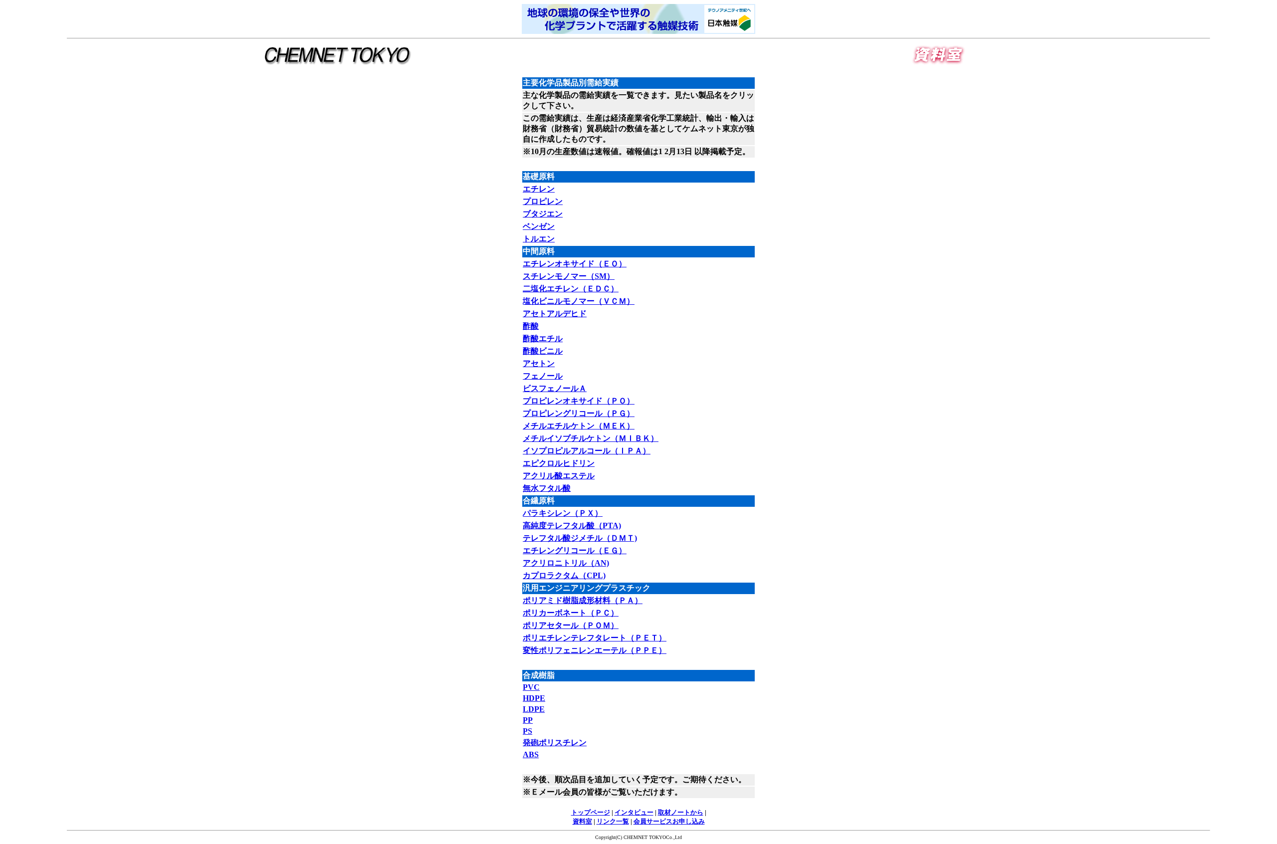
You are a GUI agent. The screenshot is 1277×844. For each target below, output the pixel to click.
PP (528, 720)
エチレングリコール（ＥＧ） (575, 550)
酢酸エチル (543, 338)
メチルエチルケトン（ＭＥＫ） (579, 426)
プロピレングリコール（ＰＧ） (579, 413)
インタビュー (634, 812)
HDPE (534, 698)
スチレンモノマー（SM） (569, 276)
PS (527, 731)
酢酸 (531, 326)
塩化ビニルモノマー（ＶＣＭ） (579, 301)
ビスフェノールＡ (555, 388)
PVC (531, 687)
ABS (531, 754)
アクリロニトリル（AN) (566, 563)
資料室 (582, 821)
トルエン (539, 238)
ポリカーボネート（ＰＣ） (571, 613)
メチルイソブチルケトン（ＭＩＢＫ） (590, 438)
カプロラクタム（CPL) (564, 575)
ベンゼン (539, 226)
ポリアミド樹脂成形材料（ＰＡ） (582, 600)
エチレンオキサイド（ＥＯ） (575, 263)
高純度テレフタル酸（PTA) (572, 525)
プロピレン (543, 201)
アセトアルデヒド (555, 313)
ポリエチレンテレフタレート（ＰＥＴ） (594, 637)
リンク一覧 (613, 821)
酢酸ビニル (543, 351)
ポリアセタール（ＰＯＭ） (571, 625)
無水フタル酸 (547, 488)
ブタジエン (543, 214)
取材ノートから (680, 812)
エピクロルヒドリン (559, 463)
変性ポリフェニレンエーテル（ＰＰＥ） (594, 650)
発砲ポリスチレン (555, 742)
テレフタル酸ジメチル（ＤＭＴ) (580, 538)
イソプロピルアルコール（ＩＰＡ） (586, 450)
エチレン (539, 189)
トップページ (590, 812)
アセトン (539, 363)
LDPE (534, 709)
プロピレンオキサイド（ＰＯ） (579, 401)
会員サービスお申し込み (669, 821)
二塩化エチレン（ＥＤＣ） (571, 288)
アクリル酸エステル (559, 475)
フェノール (543, 376)
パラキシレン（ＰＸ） (563, 513)
